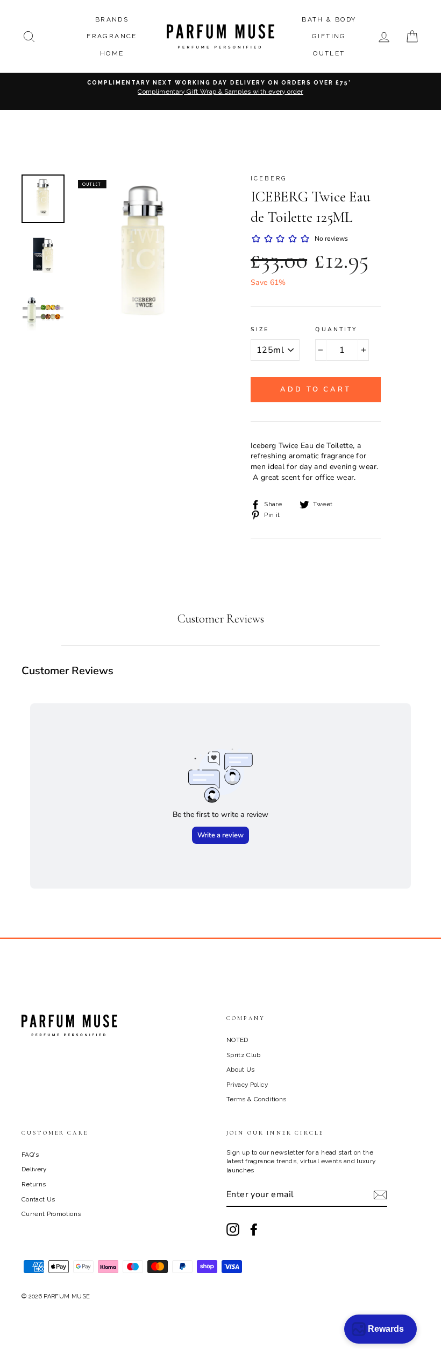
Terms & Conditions (256, 1099)
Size (260, 329)
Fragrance (112, 36)
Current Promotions (51, 1214)
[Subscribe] (380, 1195)
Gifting (329, 36)
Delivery (34, 1169)
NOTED (237, 1040)
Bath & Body (329, 19)
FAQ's (30, 1154)
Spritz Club (243, 1055)
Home (112, 53)
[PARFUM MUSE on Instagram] (232, 1229)
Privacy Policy (247, 1084)
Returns (34, 1184)
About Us (240, 1069)
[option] (220, 91)
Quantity (336, 329)
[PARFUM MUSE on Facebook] (253, 1229)
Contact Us (38, 1199)
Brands (112, 19)
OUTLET (329, 53)
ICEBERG (269, 178)
